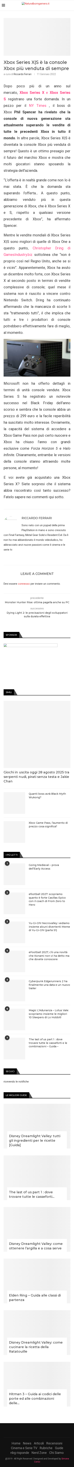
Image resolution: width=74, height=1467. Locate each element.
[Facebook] (28, 1430)
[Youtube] (42, 1430)
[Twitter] (32, 1430)
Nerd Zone (39, 1453)
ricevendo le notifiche (16, 1081)
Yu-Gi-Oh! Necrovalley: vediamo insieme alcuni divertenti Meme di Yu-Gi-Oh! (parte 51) (49, 927)
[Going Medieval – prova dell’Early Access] (14, 874)
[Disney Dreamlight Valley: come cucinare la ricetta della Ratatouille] (37, 1332)
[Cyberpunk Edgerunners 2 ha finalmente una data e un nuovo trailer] (14, 990)
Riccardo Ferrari (22, 74)
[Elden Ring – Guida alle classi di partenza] (37, 1281)
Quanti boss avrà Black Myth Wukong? (47, 795)
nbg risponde (19, 1453)
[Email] (46, 1430)
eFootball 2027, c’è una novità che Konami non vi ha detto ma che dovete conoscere (49, 956)
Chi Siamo (56, 1453)
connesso (24, 583)
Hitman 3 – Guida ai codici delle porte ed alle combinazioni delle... (35, 1398)
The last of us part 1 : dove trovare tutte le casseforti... (31, 1194)
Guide (59, 1448)
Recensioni (54, 1443)
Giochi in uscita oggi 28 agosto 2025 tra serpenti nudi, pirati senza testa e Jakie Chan (36, 776)
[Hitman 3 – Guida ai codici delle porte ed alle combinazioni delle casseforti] (37, 1384)
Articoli (39, 1443)
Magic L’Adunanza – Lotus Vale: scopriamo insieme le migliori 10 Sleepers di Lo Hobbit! (49, 1014)
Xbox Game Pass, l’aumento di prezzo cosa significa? (48, 824)
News (27, 1443)
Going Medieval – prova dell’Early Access (44, 866)
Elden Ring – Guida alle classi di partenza (35, 1297)
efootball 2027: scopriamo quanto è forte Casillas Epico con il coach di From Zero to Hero (47, 899)
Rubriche (46, 1448)
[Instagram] (37, 1430)
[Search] (70, 5)
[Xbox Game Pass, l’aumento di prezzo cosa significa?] (14, 832)
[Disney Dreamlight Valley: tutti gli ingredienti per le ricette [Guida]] (37, 1126)
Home (16, 1443)
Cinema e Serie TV (24, 1448)
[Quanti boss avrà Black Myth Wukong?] (14, 803)
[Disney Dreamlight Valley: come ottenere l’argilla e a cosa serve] (37, 1229)
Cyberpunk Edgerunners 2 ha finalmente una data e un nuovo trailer (49, 985)
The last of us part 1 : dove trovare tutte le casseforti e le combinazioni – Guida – (48, 1043)
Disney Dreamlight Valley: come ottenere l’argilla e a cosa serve (36, 1246)
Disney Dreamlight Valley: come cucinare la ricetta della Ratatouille (36, 1347)
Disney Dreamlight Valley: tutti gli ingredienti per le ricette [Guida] (34, 1140)
